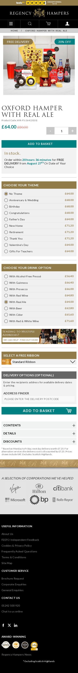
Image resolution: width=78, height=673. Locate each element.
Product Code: (9, 120)
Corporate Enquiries (14, 584)
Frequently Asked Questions (19, 551)
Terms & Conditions (14, 557)
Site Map (7, 563)
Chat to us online (12, 611)
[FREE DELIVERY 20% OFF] (39, 95)
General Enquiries (12, 590)
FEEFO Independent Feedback (20, 539)
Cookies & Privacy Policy (17, 545)
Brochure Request (13, 578)
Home (14, 30)
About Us (7, 533)
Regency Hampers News (17, 654)
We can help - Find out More (20, 339)
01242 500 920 (11, 605)
